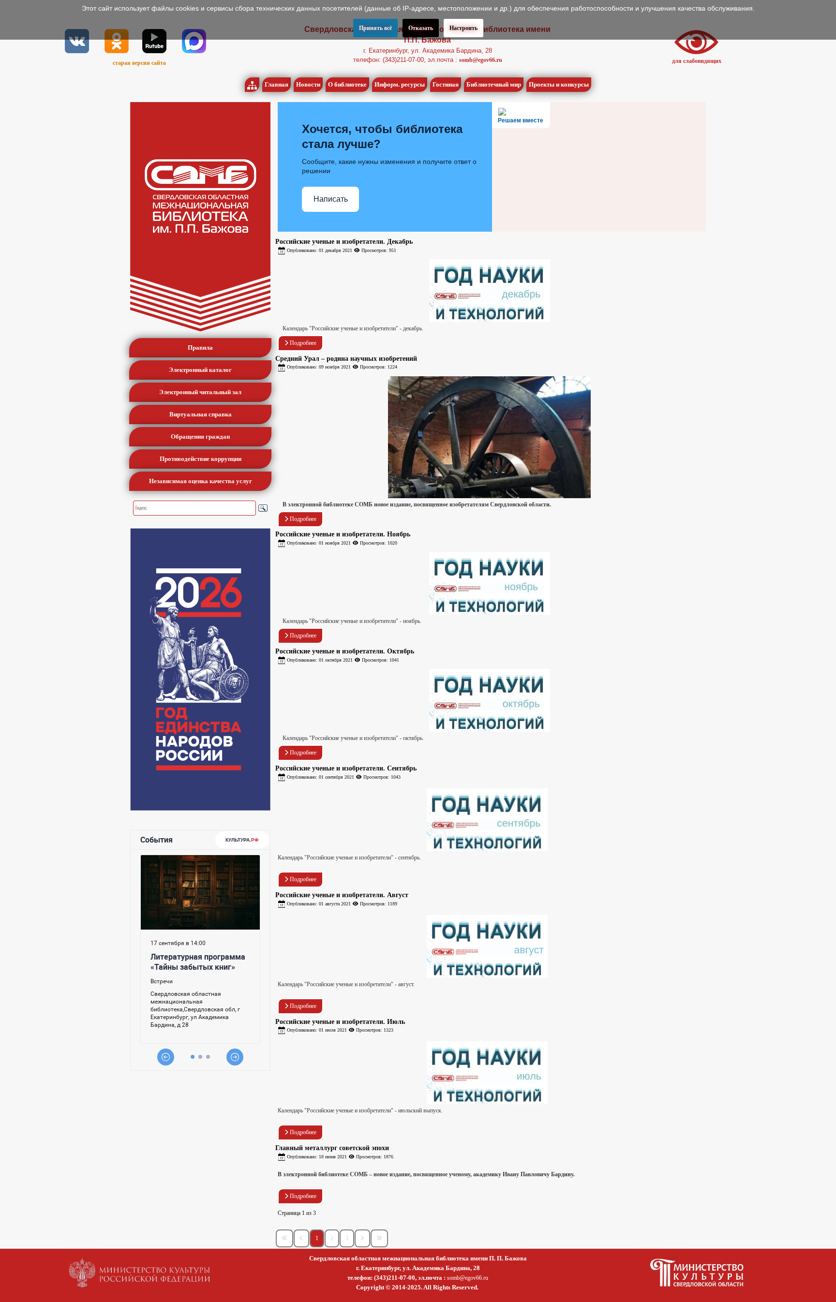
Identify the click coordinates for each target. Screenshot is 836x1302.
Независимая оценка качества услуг (200, 481)
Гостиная (446, 84)
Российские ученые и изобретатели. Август (341, 895)
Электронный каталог (200, 369)
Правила (200, 347)
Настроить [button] (463, 28)
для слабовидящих (696, 61)
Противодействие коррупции (200, 458)
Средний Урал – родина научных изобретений (346, 358)
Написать (331, 199)
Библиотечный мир (493, 84)
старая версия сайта (139, 62)
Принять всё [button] (375, 28)
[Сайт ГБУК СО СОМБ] (200, 216)
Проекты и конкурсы (559, 84)
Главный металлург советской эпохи (332, 1148)
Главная (276, 84)
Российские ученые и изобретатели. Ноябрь (342, 534)
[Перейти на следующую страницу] (362, 1238)
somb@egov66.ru (480, 60)
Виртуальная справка (200, 414)
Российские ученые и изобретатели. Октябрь (344, 651)
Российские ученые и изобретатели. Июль (340, 1021)
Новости (308, 84)
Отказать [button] (420, 28)
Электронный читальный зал (200, 392)
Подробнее (302, 343)
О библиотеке (347, 84)
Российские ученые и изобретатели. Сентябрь (346, 768)
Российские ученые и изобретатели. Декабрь (344, 241)
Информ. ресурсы (399, 84)
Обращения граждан (200, 436)
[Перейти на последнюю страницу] (379, 1238)
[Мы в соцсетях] (77, 40)
